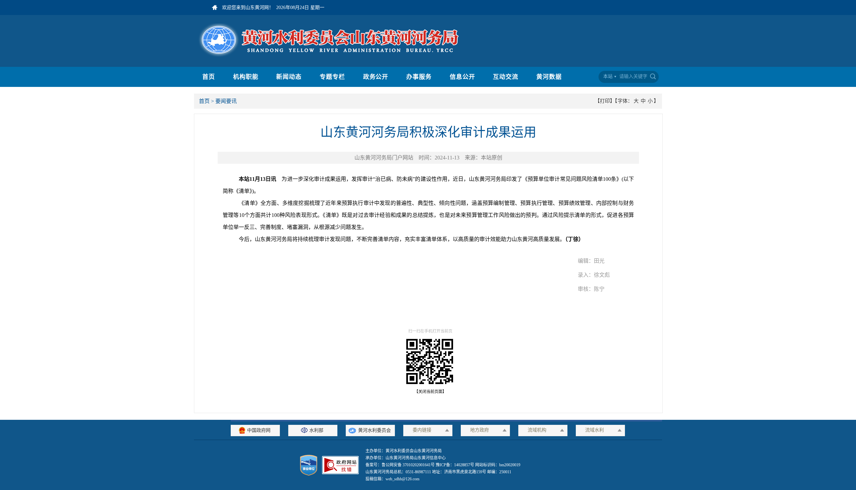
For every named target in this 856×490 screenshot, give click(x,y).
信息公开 (462, 77)
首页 (208, 77)
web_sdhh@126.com (402, 479)
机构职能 (245, 77)
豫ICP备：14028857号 (455, 465)
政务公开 (376, 77)
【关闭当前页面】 (428, 391)
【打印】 (605, 101)
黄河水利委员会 (374, 430)
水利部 (316, 430)
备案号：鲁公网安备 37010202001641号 (400, 465)
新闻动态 (289, 77)
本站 (608, 76)
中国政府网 (259, 430)
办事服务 (419, 77)
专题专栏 (332, 77)
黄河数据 (549, 77)
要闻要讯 (226, 101)
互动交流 (505, 77)
